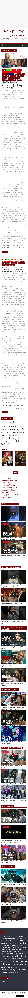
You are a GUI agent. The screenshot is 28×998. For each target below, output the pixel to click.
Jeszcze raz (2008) (9, 130)
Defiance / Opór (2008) (14, 113)
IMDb (12, 956)
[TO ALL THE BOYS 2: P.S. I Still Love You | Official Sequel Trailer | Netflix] (13, 699)
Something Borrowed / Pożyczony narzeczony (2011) (13, 182)
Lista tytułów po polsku (7, 482)
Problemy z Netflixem (7, 497)
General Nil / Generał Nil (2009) (8, 121)
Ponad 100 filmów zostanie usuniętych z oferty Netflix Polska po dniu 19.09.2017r (12, 269)
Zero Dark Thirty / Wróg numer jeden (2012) (14, 242)
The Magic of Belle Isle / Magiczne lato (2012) (14, 209)
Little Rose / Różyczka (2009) (11, 146)
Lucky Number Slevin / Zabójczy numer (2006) (14, 152)
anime (13, 936)
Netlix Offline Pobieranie (15, 72)
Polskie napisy (20, 75)
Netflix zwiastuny (8, 969)
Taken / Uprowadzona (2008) (14, 192)
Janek (11, 90)
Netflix (14, 70)
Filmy (4, 70)
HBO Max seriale (15, 949)
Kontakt (3, 981)
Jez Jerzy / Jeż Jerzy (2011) (18, 130)
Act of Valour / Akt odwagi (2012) (12, 94)
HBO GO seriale (18, 945)
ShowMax (11, 972)
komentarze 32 (17, 273)
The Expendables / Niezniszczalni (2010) (13, 369)
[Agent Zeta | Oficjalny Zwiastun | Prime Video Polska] (13, 639)
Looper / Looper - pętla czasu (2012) (9, 148)
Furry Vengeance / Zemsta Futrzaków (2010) (14, 119)
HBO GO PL (10, 943)
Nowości (12, 73)
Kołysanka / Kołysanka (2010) (8, 138)
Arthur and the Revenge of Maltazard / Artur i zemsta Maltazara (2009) (14, 102)
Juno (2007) (19, 132)
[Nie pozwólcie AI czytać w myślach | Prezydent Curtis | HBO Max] (13, 577)
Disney (16, 936)
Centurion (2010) (11, 107)
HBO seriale (9, 953)
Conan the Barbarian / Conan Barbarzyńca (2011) (12, 292)
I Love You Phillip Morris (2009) (11, 125)
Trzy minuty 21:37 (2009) (16, 232)
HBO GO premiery (7, 945)
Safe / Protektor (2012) (10, 175)
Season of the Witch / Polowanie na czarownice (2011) (13, 179)
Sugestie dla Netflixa (7, 479)
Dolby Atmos (20, 936)
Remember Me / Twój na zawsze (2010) (15, 344)
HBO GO (16, 938)
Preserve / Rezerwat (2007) (11, 169)
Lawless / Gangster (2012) (14, 140)
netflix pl (17, 961)
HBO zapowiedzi (18, 953)
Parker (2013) (12, 167)
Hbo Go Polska (20, 943)
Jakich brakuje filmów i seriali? (9, 499)
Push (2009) (12, 171)
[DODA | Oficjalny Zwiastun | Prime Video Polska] (13, 675)
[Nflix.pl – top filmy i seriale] (2, 45)
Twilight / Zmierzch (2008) (10, 398)
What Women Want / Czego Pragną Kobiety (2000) (12, 238)
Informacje (9, 70)
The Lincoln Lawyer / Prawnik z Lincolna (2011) (14, 375)
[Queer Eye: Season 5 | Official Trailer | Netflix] (13, 757)
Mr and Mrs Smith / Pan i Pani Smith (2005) (14, 159)
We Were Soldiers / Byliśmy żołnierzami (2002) (15, 236)
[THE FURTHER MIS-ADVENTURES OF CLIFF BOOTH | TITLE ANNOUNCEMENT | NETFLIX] (13, 832)
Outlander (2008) (5, 167)
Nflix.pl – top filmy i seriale (14, 33)
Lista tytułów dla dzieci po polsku (10, 485)
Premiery (4, 77)
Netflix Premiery (13, 964)
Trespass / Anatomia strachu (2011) (15, 394)
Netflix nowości (12, 958)
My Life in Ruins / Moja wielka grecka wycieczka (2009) (13, 163)
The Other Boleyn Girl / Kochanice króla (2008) (11, 215)
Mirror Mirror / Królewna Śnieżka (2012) (10, 157)
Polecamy (17, 73)
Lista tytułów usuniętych (8, 489)
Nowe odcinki (5, 73)
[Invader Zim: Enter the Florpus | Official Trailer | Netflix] (13, 733)
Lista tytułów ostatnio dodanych (10, 487)
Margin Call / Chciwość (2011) (16, 155)
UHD (16, 972)
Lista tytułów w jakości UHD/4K (9, 484)
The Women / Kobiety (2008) (14, 229)
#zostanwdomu (5, 936)
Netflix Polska (5, 72)
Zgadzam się (19, 996)
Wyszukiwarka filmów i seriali (9, 480)
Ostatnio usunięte (5, 449)
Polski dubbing (6, 75)
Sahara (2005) (18, 175)
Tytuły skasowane (6, 79)
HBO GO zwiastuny (17, 947)
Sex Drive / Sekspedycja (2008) (8, 181)
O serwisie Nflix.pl (5, 984)
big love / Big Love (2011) (13, 106)
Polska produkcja (6, 263)
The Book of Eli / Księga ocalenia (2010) (13, 196)
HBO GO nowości (11, 941)
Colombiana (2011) (6, 109)
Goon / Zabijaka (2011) (20, 121)
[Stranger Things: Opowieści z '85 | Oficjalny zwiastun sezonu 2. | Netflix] (13, 529)
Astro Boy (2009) (8, 104)
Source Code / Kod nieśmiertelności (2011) (11, 184)
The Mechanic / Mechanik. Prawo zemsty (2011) (12, 211)
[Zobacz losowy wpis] (25, 45)
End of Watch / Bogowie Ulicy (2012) (12, 115)
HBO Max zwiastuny (11, 951)
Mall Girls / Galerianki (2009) (8, 154)
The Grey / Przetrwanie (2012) (11, 206)
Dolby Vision (5, 939)
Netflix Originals (9, 961)
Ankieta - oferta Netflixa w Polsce (10, 492)
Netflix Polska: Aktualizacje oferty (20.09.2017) (12, 85)
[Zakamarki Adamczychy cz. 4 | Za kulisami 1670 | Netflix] (13, 547)
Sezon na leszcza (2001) (20, 181)
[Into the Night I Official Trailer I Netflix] (13, 776)
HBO (11, 938)
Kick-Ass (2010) (17, 311)
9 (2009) (11, 92)
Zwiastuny (19, 79)
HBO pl (17, 951)
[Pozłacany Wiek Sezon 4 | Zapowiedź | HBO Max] (13, 595)
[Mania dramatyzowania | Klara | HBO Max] (13, 613)
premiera (4, 972)
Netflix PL (19, 70)
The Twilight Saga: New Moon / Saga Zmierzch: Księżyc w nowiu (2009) (13, 392)
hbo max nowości (7, 949)
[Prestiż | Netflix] (13, 513)
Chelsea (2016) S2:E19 (20, 107)
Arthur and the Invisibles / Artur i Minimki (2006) (12, 100)
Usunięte (14, 79)
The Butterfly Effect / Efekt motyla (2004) (13, 365)
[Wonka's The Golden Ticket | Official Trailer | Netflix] (13, 852)
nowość (22, 969)
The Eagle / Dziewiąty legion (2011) (15, 200)
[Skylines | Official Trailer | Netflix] (13, 717)
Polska (22, 73)
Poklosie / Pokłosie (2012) (16, 340)
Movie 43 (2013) (21, 331)
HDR (8, 956)
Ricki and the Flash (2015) (15, 173)
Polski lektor (12, 75)
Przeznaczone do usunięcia (14, 77)
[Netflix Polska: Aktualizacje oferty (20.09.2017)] (14, 54)
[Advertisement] (14, 14)
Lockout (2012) (21, 146)
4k (11, 936)
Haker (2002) (4, 123)
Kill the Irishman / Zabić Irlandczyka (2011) (14, 134)
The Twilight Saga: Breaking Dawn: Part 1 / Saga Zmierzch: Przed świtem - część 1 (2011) (14, 219)
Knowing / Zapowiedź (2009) (20, 136)
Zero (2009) (16, 400)
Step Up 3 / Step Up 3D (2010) (15, 188)
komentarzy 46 (17, 90)
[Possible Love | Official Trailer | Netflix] (13, 816)
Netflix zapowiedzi (14, 967)
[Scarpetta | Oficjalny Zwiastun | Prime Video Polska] (13, 657)
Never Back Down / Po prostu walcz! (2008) (14, 165)
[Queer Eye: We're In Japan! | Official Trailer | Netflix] (13, 792)
